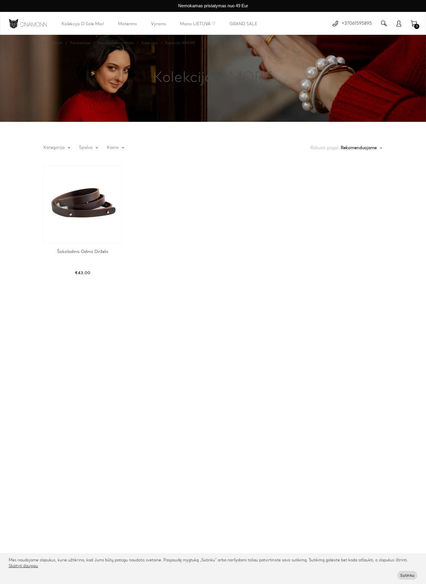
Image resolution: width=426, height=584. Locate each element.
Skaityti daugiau (23, 566)
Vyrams (158, 24)
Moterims (127, 24)
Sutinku (407, 575)
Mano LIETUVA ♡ (198, 24)
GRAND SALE (243, 24)
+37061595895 (357, 23)
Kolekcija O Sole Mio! (83, 24)
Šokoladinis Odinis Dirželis (82, 252)
